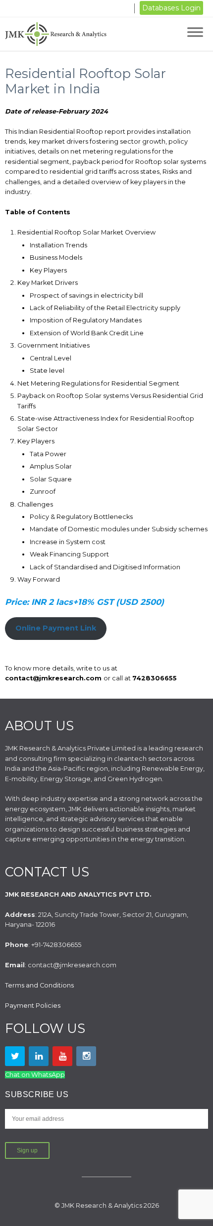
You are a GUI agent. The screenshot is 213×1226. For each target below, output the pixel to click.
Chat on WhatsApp (35, 1074)
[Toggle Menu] (195, 32)
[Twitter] (15, 1056)
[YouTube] (62, 1056)
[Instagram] (86, 1056)
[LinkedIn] (39, 1056)
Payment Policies (32, 1005)
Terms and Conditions (39, 985)
